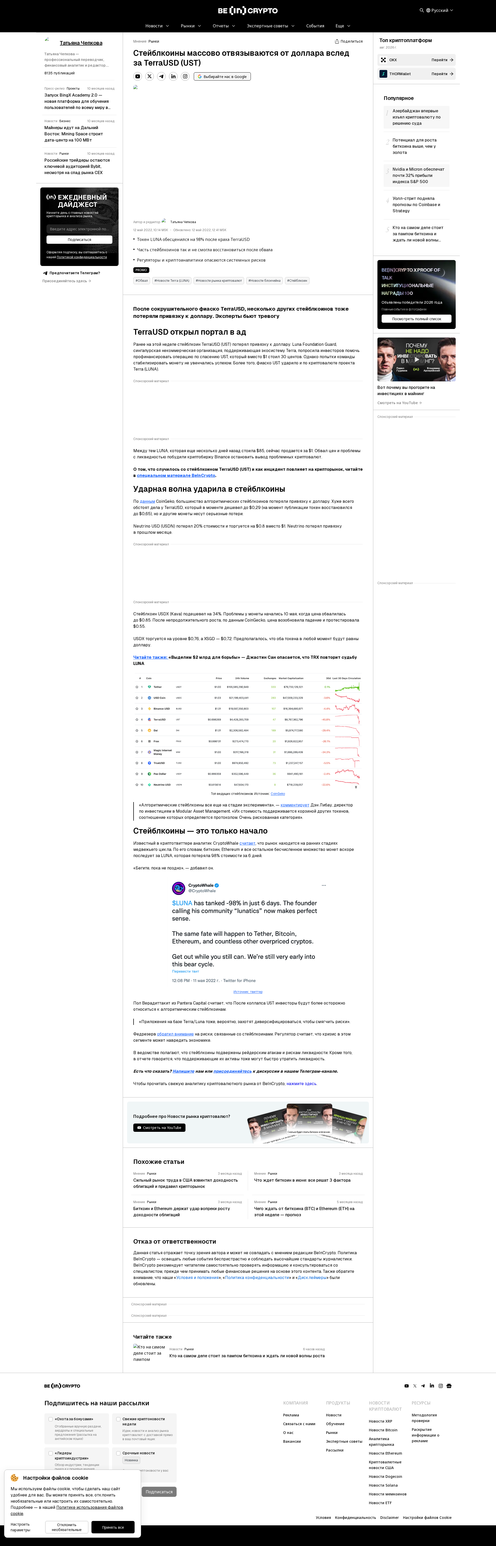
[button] (76, 1428)
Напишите (183, 1071)
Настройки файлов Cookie (427, 1517)
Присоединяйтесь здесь (64, 281)
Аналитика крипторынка (381, 1441)
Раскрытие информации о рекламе (425, 1435)
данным (147, 501)
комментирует (295, 805)
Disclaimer (389, 1517)
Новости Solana (383, 1485)
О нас (288, 1432)
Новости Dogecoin (385, 1476)
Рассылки (335, 1450)
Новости (334, 1414)
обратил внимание (175, 1034)
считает (247, 843)
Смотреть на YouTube (397, 402)
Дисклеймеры (312, 1277)
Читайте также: (150, 657)
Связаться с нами (299, 1423)
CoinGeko (278, 794)
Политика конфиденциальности (257, 1277)
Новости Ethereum (385, 1453)
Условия (323, 1517)
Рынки (154, 41)
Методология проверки (424, 1417)
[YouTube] (137, 76)
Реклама (291, 1414)
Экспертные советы (344, 1441)
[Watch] (416, 359)
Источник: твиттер (248, 992)
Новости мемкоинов (388, 1494)
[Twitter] (149, 76)
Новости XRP (380, 1421)
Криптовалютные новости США (385, 1464)
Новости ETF (380, 1502)
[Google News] (449, 1385)
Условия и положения (197, 1277)
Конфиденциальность (355, 1517)
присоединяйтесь (232, 1071)
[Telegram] (161, 76)
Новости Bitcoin (383, 1429)
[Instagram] (185, 76)
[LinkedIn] (173, 76)
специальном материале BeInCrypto (176, 475)
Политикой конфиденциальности (82, 257)
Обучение (335, 1423)
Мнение (139, 41)
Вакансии (292, 1441)
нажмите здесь (301, 1083)
